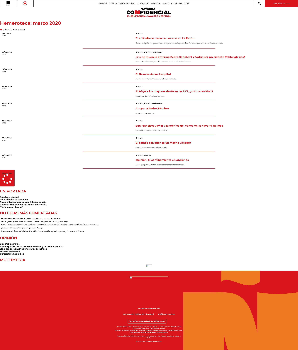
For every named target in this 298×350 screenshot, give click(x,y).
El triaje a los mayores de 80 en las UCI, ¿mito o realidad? (174, 91)
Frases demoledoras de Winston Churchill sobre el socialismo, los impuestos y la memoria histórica (42, 231)
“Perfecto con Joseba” (11, 207)
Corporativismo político (12, 254)
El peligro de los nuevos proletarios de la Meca (23, 249)
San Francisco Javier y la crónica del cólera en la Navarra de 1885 (179, 125)
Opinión (147, 155)
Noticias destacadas (153, 52)
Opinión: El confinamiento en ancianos (162, 160)
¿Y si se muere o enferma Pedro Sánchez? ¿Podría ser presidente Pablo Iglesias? (190, 57)
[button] (7, 178)
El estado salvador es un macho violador (163, 142)
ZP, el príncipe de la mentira (14, 199)
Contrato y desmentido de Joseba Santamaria (23, 204)
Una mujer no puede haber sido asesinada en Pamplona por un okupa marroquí (34, 222)
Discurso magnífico (10, 244)
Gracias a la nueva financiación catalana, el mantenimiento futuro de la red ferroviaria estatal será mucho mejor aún (50, 225)
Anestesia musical (9, 197)
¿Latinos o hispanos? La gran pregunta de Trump (21, 228)
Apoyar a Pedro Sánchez (152, 108)
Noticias (139, 33)
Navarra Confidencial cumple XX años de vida (23, 202)
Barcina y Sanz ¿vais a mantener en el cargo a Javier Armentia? (32, 246)
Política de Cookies (166, 314)
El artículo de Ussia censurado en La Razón (165, 38)
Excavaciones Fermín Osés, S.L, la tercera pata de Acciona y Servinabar (30, 218)
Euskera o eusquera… (11, 251)
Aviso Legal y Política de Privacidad (138, 314)
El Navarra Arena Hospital (153, 74)
